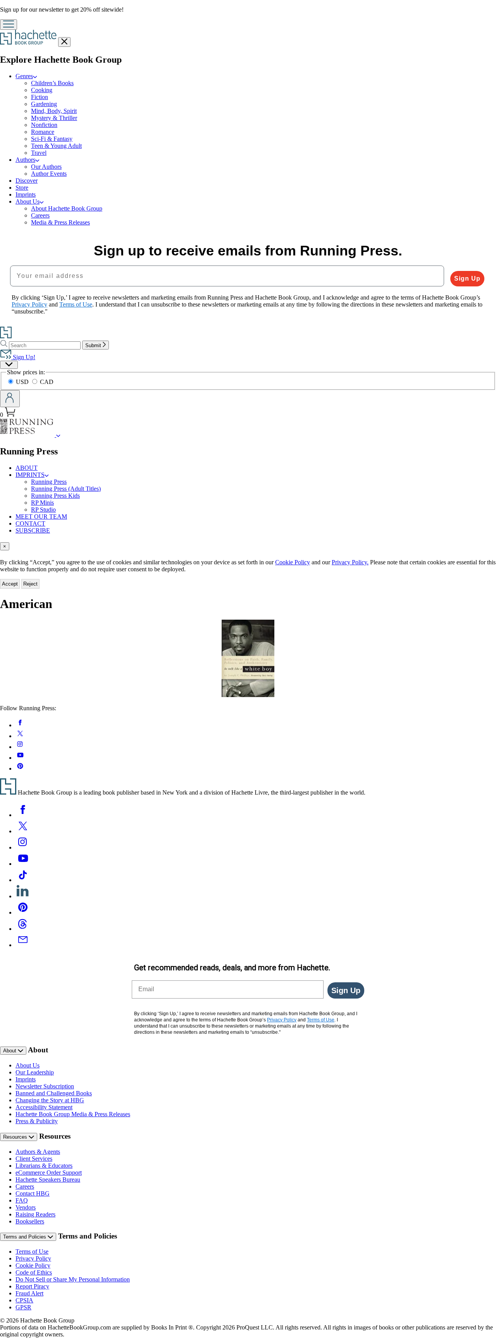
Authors (25, 159)
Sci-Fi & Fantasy (51, 138)
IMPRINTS (30, 474)
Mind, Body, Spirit (54, 111)
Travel (38, 152)
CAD (46, 382)
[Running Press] (58, 435)
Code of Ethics (34, 1272)
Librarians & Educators (44, 1165)
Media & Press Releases (60, 222)
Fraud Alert (29, 1293)
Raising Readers (35, 1214)
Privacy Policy (33, 1258)
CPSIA (24, 1300)
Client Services (34, 1158)
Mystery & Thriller (54, 118)
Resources (16, 1137)
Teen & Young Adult (56, 145)
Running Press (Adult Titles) (66, 488)
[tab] (248, 546)
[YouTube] (23, 863)
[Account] (10, 398)
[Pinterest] (23, 912)
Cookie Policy (292, 562)
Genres (24, 76)
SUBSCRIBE (33, 530)
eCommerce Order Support (49, 1172)
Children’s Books (52, 83)
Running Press (49, 481)
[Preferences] (9, 365)
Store (22, 187)
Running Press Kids (55, 495)
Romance (42, 131)
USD (23, 382)
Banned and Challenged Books (54, 1093)
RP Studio (43, 509)
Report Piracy (32, 1286)
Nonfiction (44, 125)
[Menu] (8, 24)
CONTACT (30, 523)
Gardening (44, 104)
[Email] (23, 945)
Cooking (41, 90)
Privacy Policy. (350, 562)
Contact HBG (33, 1193)
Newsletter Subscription (45, 1086)
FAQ (22, 1200)
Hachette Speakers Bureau (48, 1179)
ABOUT (27, 467)
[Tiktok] (23, 880)
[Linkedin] (23, 896)
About (10, 1051)
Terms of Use (32, 1251)
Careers (40, 215)
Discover (27, 180)
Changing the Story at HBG (50, 1100)
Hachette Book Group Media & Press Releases (73, 1114)
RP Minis (42, 502)
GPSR (23, 1307)
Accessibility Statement (44, 1107)
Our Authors (46, 166)
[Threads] (23, 928)
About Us (28, 201)
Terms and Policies (25, 1237)
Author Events (49, 173)
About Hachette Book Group (66, 208)
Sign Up (467, 278)
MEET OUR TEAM (41, 516)
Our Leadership (35, 1072)
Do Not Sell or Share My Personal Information (73, 1279)
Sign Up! (23, 357)
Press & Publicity (37, 1121)
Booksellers (30, 1221)
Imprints (26, 194)
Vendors (26, 1207)
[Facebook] (23, 815)
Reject (30, 584)
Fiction (39, 97)
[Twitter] (23, 831)
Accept (10, 584)
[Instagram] (23, 847)
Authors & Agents (38, 1151)
